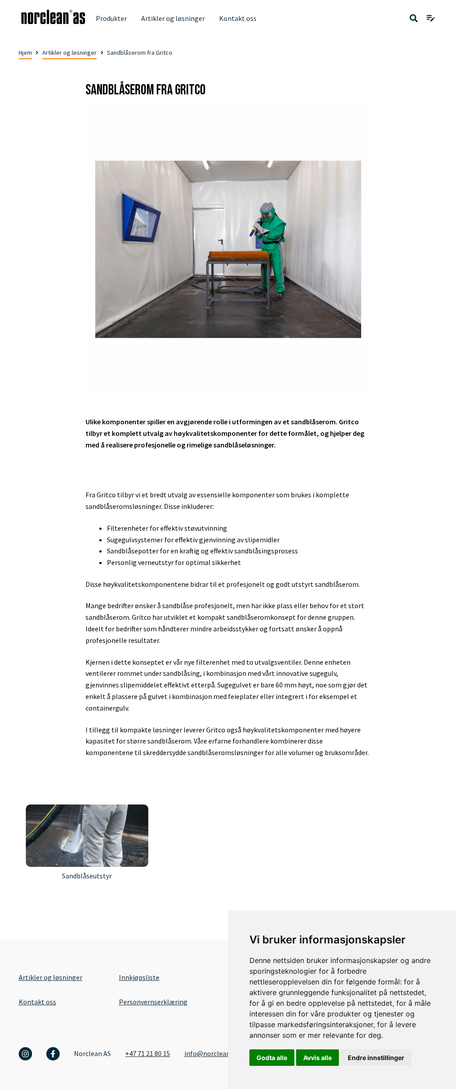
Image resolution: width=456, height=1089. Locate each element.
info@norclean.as (211, 1053)
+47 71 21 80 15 (147, 1053)
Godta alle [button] (271, 1057)
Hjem (25, 53)
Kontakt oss (237, 18)
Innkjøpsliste (139, 977)
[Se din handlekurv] (430, 18)
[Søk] (413, 18)
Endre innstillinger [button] (376, 1057)
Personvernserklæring (153, 1001)
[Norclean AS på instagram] (25, 1054)
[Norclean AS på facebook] (53, 1054)
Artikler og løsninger (173, 18)
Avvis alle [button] (317, 1057)
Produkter (111, 18)
